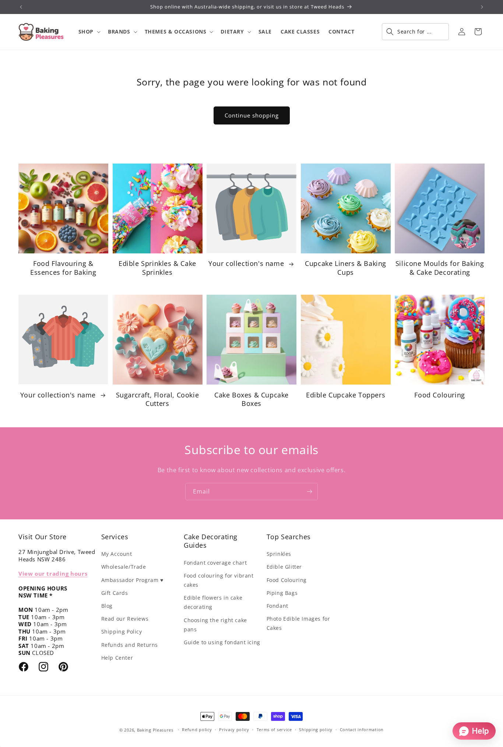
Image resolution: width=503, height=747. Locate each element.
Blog (107, 605)
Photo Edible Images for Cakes (298, 623)
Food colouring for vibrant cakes (219, 580)
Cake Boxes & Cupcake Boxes (251, 399)
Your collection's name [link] (247, 263)
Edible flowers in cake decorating (213, 602)
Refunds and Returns (129, 644)
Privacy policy (234, 729)
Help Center (117, 657)
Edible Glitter (284, 566)
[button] (88, 31)
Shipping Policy (121, 631)
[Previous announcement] (21, 7)
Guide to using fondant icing (222, 642)
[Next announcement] (482, 7)
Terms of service (274, 729)
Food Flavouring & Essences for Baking (63, 267)
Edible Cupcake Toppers (345, 395)
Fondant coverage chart (215, 562)
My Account (116, 553)
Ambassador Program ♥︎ (132, 579)
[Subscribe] (309, 491)
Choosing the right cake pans (215, 625)
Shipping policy (316, 729)
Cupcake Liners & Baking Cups (345, 267)
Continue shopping (252, 115)
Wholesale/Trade (123, 566)
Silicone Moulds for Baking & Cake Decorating (439, 267)
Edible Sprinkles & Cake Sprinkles (157, 267)
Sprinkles (279, 553)
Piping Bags (282, 592)
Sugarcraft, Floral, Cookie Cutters (157, 399)
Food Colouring (439, 395)
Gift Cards (114, 592)
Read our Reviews (125, 618)
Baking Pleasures (155, 730)
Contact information (362, 729)
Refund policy (197, 729)
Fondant (277, 605)
